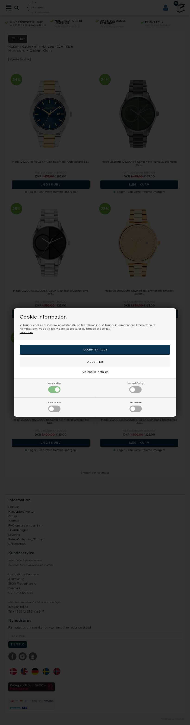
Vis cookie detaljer (95, 372)
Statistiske (136, 402)
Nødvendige (54, 383)
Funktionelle (54, 402)
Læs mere (26, 332)
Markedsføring (135, 383)
